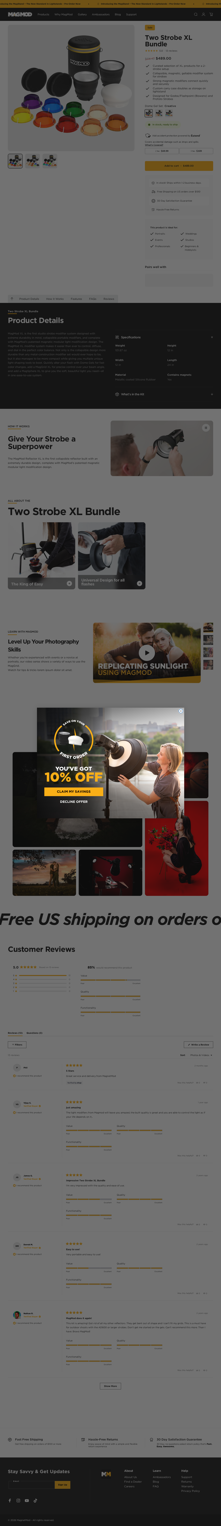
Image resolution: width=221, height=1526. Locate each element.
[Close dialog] (181, 711)
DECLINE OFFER (74, 801)
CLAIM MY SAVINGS (74, 791)
